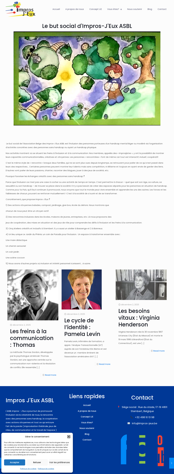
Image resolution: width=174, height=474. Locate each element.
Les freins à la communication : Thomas (32, 338)
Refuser (37, 462)
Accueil (87, 405)
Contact (87, 439)
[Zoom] (54, 273)
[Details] (54, 279)
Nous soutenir (87, 428)
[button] (68, 436)
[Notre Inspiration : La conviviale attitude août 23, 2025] (171, 463)
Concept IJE (87, 416)
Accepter (14, 462)
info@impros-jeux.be (144, 423)
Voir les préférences (59, 462)
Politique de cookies (28, 468)
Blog (87, 434)
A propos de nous (87, 411)
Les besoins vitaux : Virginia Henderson (139, 317)
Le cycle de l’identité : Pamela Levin (82, 327)
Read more (50, 375)
